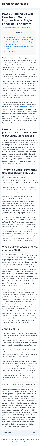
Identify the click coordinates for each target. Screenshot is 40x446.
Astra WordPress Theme (20, 442)
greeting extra (10, 51)
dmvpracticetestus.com (15, 3)
